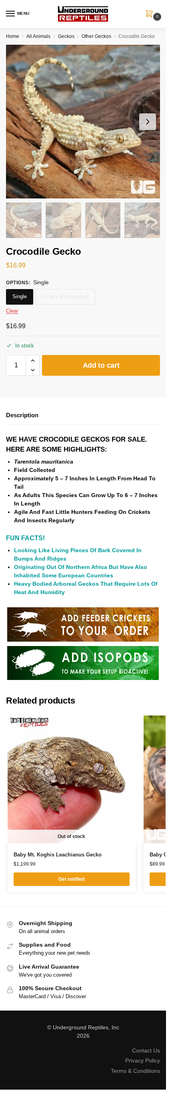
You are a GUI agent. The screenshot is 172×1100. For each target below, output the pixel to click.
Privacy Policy (142, 1060)
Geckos (66, 36)
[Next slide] (147, 121)
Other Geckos (96, 36)
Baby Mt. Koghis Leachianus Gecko (58, 855)
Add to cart (101, 365)
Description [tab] (22, 415)
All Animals (38, 36)
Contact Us (146, 1050)
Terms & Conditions (135, 1071)
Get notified (71, 879)
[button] (151, 14)
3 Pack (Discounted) (65, 296)
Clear (12, 311)
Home (12, 36)
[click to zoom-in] (83, 121)
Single (19, 296)
